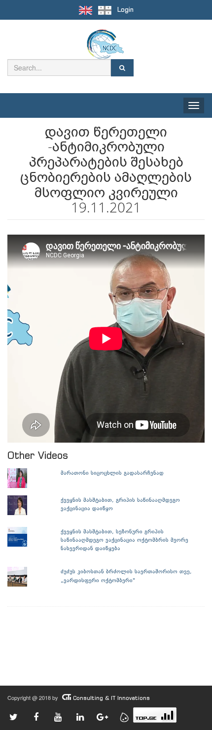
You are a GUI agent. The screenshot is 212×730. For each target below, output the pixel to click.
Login (125, 9)
